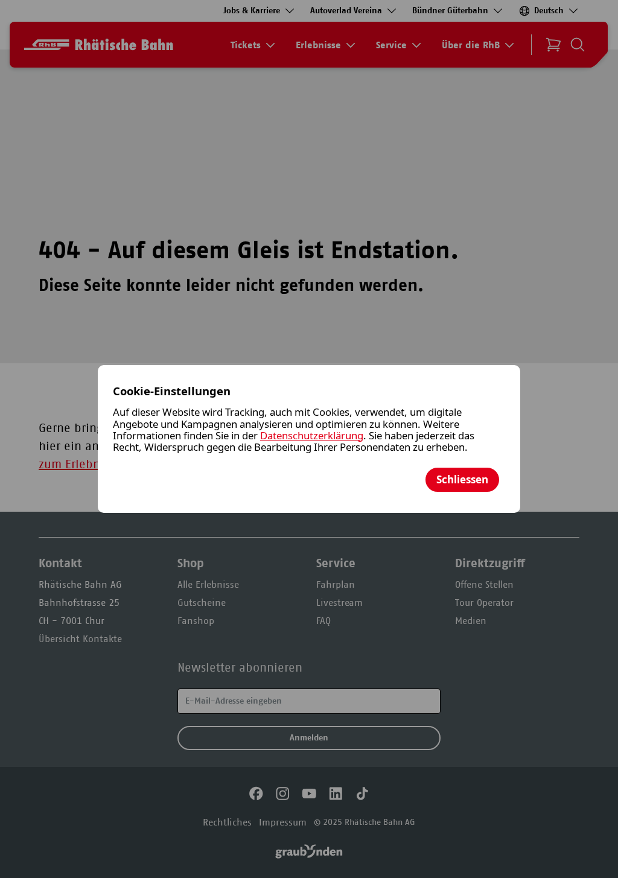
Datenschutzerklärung (311, 435)
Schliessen (462, 479)
